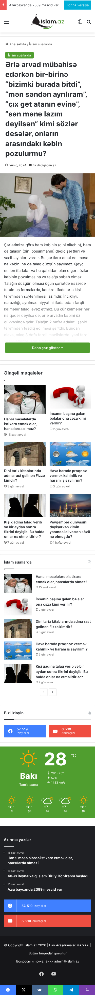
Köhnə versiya (78, 5)
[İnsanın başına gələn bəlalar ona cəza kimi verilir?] (70, 397)
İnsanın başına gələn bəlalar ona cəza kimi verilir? (68, 418)
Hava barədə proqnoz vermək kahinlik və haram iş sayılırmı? (68, 475)
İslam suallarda (40, 44)
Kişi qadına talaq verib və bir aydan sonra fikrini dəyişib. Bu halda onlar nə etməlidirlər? (62, 671)
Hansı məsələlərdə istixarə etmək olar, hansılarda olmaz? (20, 424)
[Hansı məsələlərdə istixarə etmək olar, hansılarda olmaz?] (25, 399)
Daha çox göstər (46, 348)
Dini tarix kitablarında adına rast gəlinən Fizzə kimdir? (24, 475)
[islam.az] (47, 21)
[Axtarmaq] (88, 23)
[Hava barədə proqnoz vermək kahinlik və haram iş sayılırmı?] (70, 453)
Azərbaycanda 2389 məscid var (34, 5)
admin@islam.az (66, 961)
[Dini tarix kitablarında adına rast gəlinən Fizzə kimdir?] (25, 453)
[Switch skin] (79, 23)
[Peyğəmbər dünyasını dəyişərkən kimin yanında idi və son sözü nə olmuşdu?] (70, 505)
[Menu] (6, 23)
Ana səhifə (17, 44)
